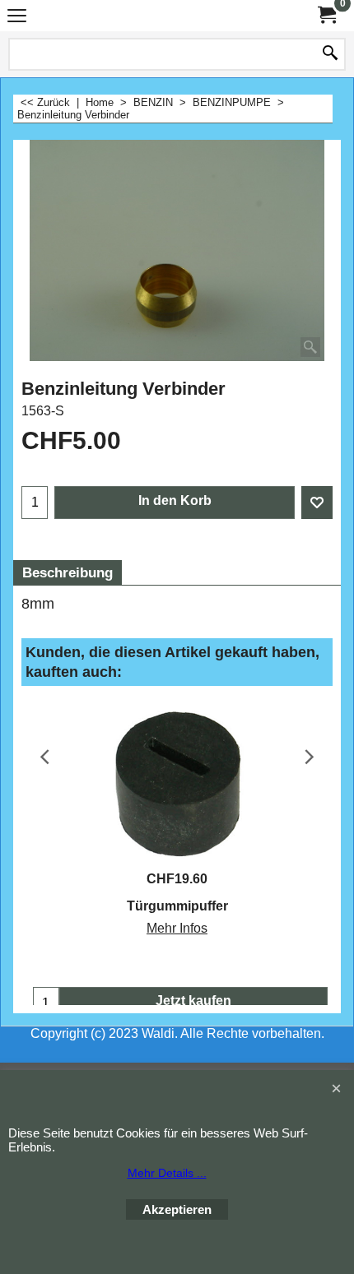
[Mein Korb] (326, 15)
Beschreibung (67, 573)
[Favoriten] (317, 502)
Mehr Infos (177, 928)
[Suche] (330, 54)
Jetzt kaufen (193, 1001)
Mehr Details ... (167, 1172)
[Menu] (16, 18)
